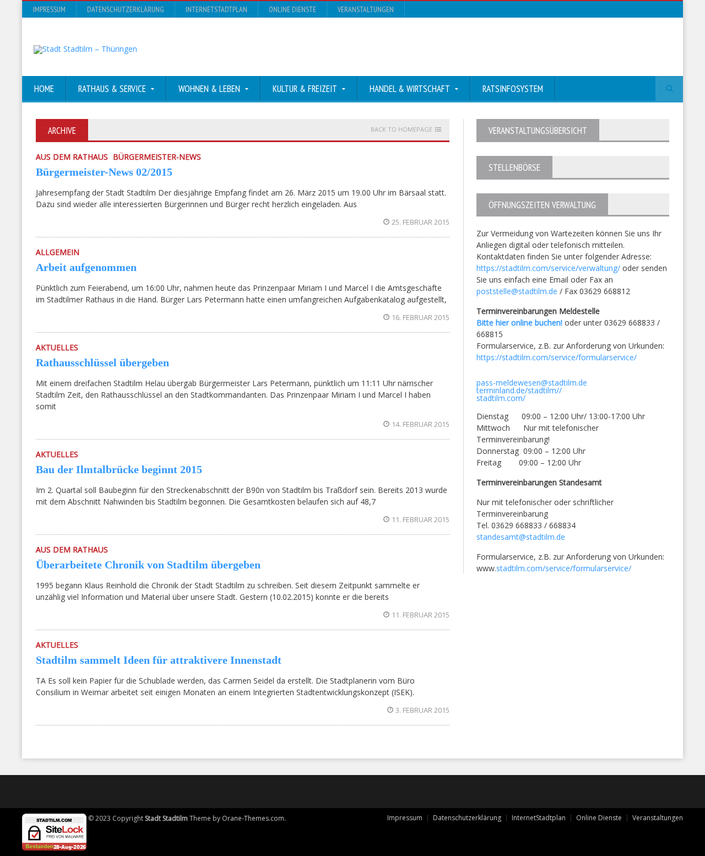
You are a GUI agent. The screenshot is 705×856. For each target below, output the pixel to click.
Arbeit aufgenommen (86, 267)
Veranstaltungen (366, 9)
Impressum (49, 9)
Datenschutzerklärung (125, 9)
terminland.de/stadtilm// (519, 390)
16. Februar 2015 (420, 317)
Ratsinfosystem (512, 89)
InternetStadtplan (216, 9)
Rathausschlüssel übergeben (102, 362)
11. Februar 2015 (420, 519)
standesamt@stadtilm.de (520, 537)
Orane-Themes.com (253, 818)
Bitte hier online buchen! (519, 322)
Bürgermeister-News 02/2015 (104, 172)
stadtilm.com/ (500, 398)
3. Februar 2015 (422, 710)
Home (44, 89)
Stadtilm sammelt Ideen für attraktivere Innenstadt (158, 660)
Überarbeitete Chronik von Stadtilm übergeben (148, 565)
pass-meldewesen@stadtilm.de (531, 382)
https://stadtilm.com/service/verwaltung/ (548, 268)
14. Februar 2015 (420, 424)
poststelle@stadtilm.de (516, 291)
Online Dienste (292, 9)
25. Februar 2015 (420, 222)
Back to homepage (401, 129)
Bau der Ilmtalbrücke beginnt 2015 (119, 469)
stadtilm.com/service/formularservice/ (563, 568)
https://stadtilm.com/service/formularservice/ (556, 357)
